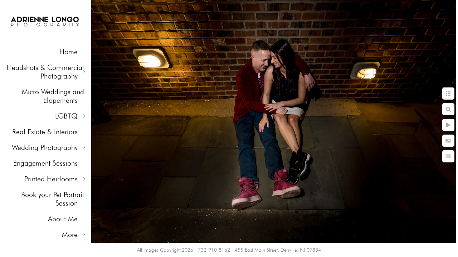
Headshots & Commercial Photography (45, 71)
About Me (63, 219)
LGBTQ (66, 116)
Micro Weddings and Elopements (53, 96)
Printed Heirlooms (51, 179)
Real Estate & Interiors (45, 131)
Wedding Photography (45, 147)
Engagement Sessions (45, 163)
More (70, 234)
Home (68, 51)
